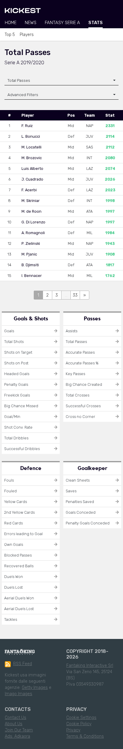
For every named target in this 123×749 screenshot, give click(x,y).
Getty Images (35, 687)
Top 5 (10, 34)
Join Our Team (19, 730)
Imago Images (18, 693)
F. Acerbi (29, 190)
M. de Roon (31, 211)
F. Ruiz (27, 125)
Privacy (73, 730)
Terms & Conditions (85, 736)
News (30, 22)
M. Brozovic (31, 158)
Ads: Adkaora (17, 736)
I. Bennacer (31, 275)
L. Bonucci (30, 136)
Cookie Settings (81, 717)
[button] (61, 95)
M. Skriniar (30, 200)
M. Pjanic (29, 254)
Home (10, 22)
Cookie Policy (78, 723)
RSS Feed (22, 663)
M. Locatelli (31, 147)
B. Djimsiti (30, 265)
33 (75, 295)
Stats (95, 22)
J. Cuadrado (32, 179)
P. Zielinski (30, 243)
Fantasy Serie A (62, 22)
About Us (13, 723)
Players (27, 34)
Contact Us (15, 717)
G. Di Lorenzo (33, 222)
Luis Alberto (32, 168)
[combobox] (61, 80)
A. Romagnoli (33, 233)
